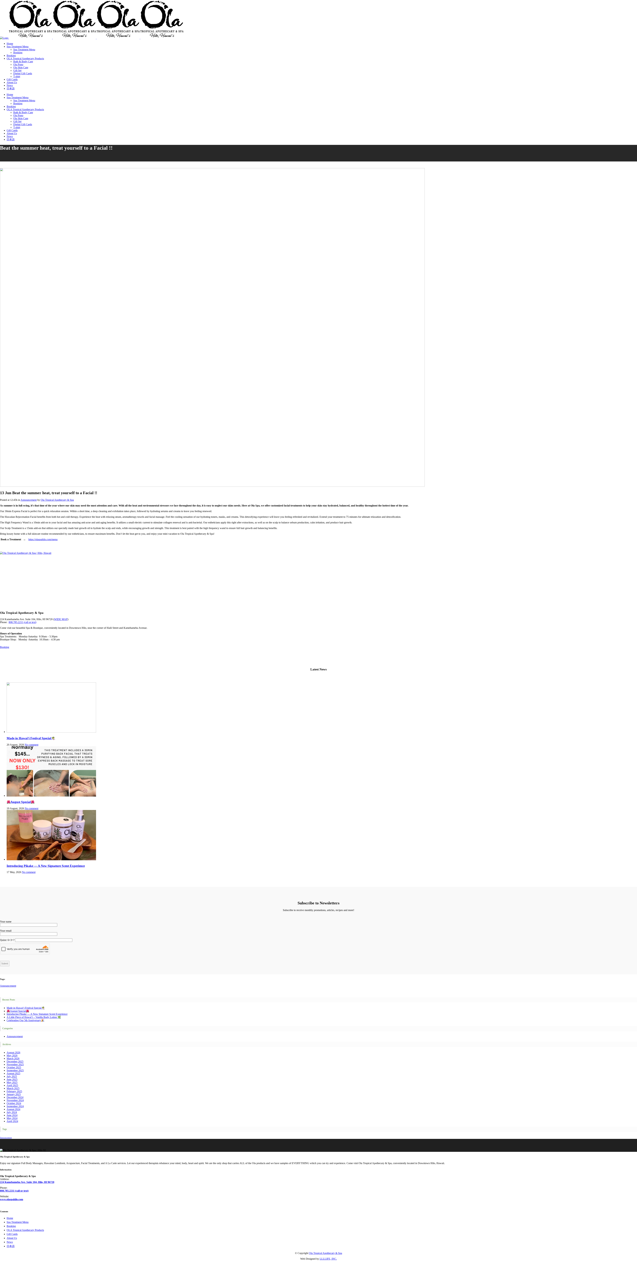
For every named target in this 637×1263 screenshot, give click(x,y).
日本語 (11, 1246)
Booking (4, 647)
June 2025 (12, 1079)
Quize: (7, 940)
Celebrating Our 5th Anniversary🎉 (25, 1020)
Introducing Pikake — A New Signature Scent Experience (46, 866)
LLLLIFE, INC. (328, 1258)
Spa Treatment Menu (18, 1222)
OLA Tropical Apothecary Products (25, 1230)
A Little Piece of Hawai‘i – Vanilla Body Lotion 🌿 (34, 1017)
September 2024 (15, 1106)
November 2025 (15, 1064)
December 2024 (15, 1097)
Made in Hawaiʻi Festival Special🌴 (31, 738)
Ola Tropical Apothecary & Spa (57, 499)
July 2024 (12, 1112)
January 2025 (14, 1094)
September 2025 (15, 1070)
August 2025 (13, 1073)
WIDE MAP (61, 619)
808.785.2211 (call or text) (22, 622)
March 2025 (13, 1088)
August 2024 (13, 1109)
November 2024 (15, 1100)
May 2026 (12, 1055)
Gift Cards (12, 1234)
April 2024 (12, 1121)
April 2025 (12, 1085)
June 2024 (12, 1115)
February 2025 (14, 1091)
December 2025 (15, 1061)
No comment (31, 744)
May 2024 (12, 1118)
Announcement (29, 499)
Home (10, 1218)
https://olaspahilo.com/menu (43, 539)
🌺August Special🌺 (21, 802)
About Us (12, 1238)
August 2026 (13, 1052)
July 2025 (12, 1076)
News (10, 1242)
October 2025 (14, 1067)
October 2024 (14, 1103)
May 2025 (12, 1082)
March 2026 (13, 1058)
